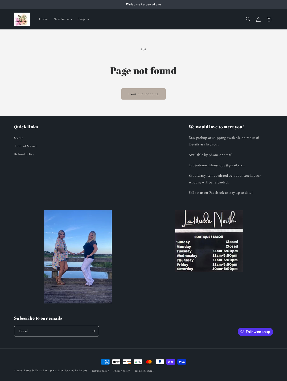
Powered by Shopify (76, 370)
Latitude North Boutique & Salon (44, 370)
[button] (83, 19)
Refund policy (24, 154)
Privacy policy (121, 370)
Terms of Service (25, 146)
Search (19, 138)
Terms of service (144, 370)
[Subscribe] (93, 330)
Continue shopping (143, 93)
